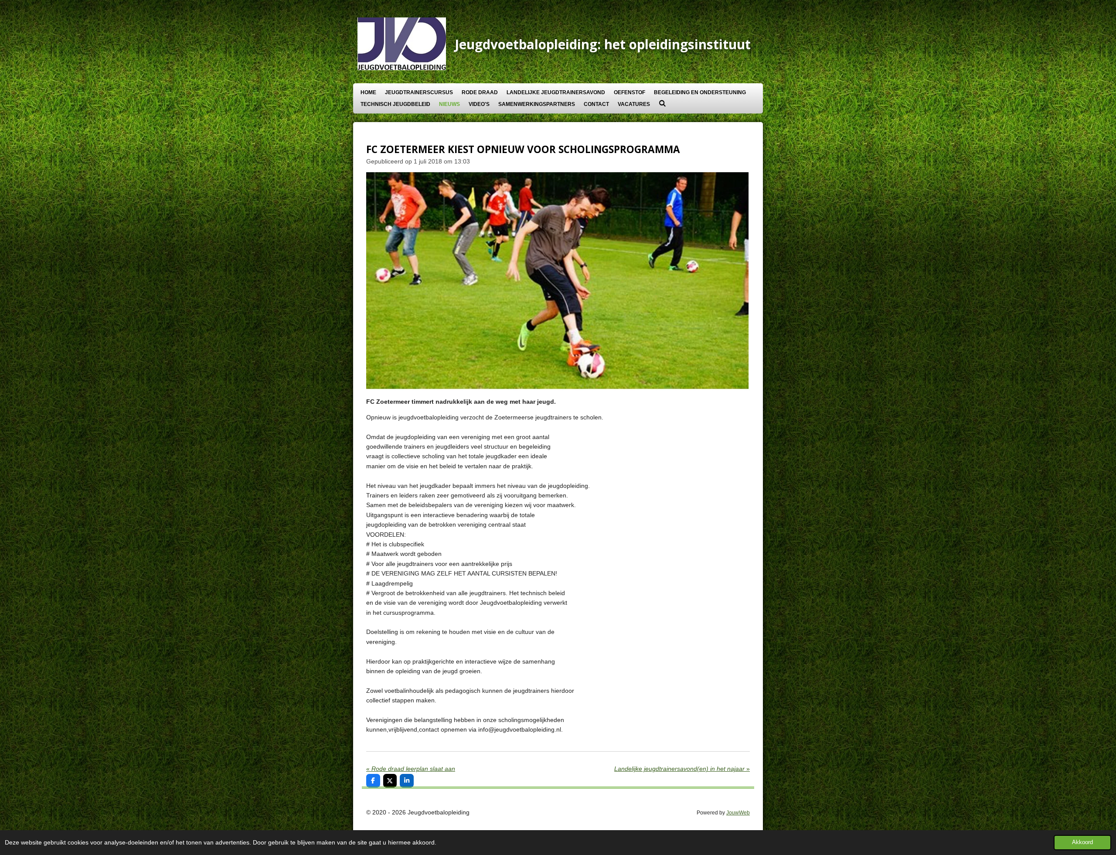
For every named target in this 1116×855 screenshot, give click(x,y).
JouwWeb (738, 812)
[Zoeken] (662, 103)
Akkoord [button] (1082, 842)
